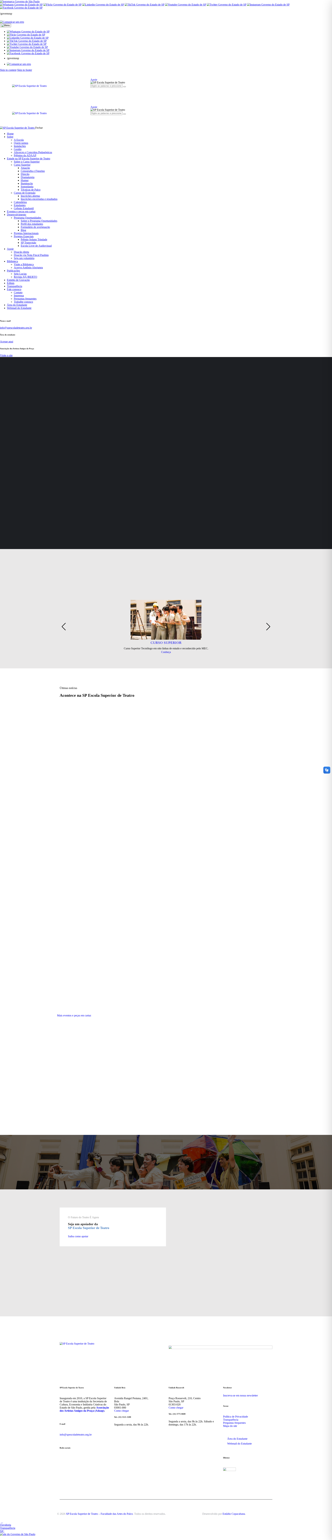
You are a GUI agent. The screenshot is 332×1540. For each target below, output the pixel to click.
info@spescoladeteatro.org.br (16, 327)
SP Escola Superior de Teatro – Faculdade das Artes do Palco (99, 1513)
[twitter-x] (104, 92)
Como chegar (121, 1410)
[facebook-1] (96, 92)
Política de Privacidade (235, 1416)
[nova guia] (12, 21)
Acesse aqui (6, 341)
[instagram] (92, 92)
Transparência (230, 1419)
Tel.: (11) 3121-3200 (122, 1417)
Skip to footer (24, 69)
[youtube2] (100, 92)
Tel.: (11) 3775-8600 (177, 1414)
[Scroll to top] (2, 1521)
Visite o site (6, 355)
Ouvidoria (5, 1524)
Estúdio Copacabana (234, 1513)
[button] (28, 31)
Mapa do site (230, 1425)
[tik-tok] (108, 92)
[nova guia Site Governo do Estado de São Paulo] (20, 1)
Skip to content (8, 69)
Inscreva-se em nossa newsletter (240, 1395)
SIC (2, 1531)
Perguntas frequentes (234, 1422)
